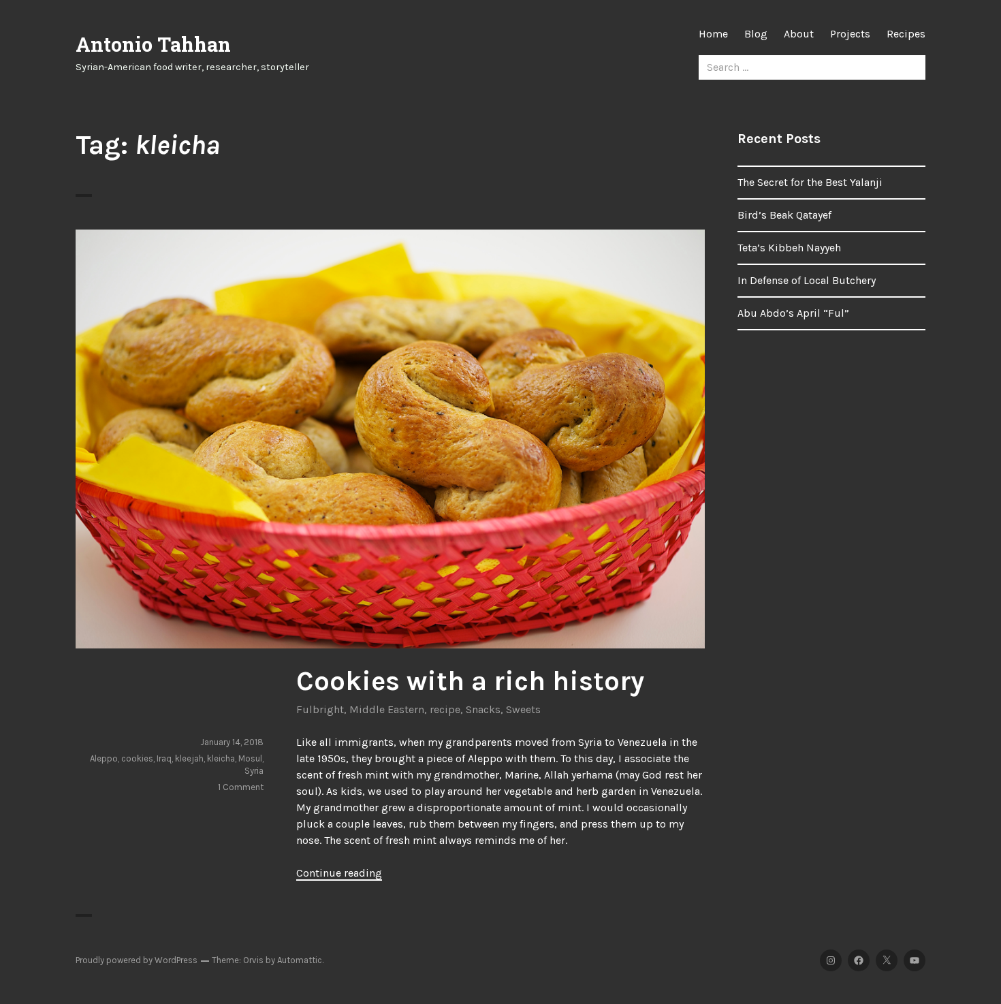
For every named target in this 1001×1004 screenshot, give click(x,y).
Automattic (299, 960)
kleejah (189, 758)
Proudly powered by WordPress (136, 960)
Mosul (250, 758)
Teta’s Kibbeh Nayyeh (789, 247)
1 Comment (241, 787)
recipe (445, 709)
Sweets (523, 709)
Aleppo (104, 758)
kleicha (221, 758)
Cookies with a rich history (470, 681)
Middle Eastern (386, 709)
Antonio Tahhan (153, 44)
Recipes (906, 33)
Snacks (483, 709)
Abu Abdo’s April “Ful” (793, 313)
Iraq (164, 758)
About (799, 33)
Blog (755, 33)
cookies (137, 758)
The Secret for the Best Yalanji (810, 182)
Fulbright (320, 709)
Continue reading (339, 872)
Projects (850, 33)
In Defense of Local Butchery (806, 280)
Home (713, 33)
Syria (254, 771)
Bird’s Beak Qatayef (784, 214)
